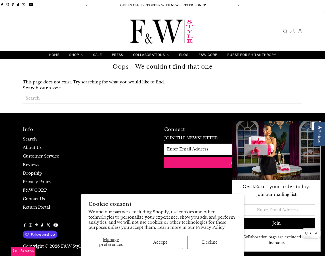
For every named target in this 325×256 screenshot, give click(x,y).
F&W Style (72, 246)
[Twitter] (24, 5)
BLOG (184, 54)
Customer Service (41, 156)
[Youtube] (31, 5)
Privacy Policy (210, 227)
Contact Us (34, 198)
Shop (74, 54)
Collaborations (149, 54)
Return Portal (36, 207)
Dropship (32, 173)
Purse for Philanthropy (251, 54)
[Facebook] (2, 5)
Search (30, 139)
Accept (160, 242)
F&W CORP (208, 54)
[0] (300, 31)
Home (54, 54)
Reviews (31, 164)
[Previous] (87, 5)
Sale (97, 54)
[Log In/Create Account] (292, 31)
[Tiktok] (18, 5)
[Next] (238, 5)
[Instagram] (7, 5)
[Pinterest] (13, 5)
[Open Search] (285, 31)
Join (276, 223)
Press (117, 54)
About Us (32, 147)
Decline (210, 242)
